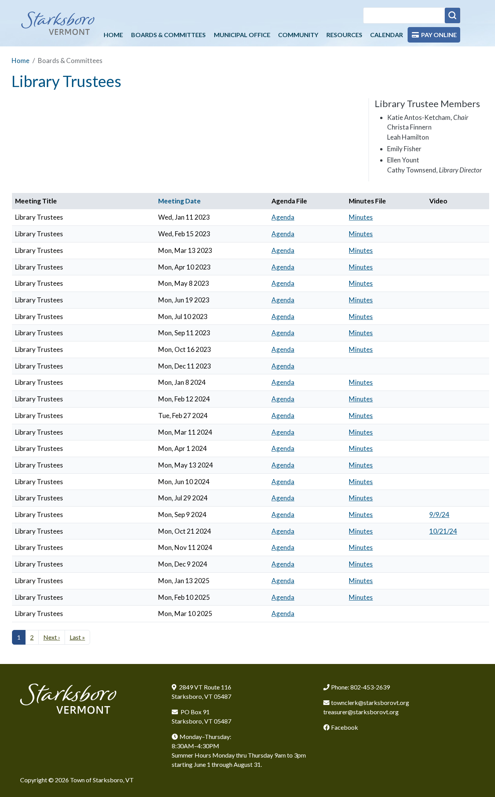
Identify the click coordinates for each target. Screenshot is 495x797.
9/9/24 (439, 514)
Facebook (344, 727)
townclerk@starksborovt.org (370, 702)
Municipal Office (242, 34)
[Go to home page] (58, 23)
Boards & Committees (168, 34)
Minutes (361, 217)
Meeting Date (179, 201)
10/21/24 (443, 531)
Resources (344, 34)
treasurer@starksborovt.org (361, 711)
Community (298, 34)
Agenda (282, 217)
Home (113, 34)
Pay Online (439, 34)
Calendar (386, 34)
